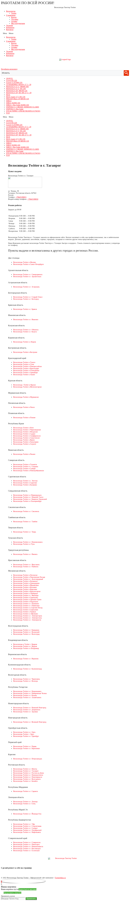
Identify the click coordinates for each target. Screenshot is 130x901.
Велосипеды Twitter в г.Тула (24, 544)
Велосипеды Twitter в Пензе (24, 407)
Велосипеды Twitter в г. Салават (25, 828)
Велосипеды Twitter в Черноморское (27, 430)
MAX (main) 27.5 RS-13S (15, 97)
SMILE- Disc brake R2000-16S (17, 105)
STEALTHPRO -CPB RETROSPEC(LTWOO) (23, 111)
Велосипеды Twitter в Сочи (23, 364)
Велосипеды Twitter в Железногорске (27, 387)
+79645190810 (32, 199)
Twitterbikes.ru (60, 878)
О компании (10, 15)
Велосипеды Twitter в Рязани (24, 454)
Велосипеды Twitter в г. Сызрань (25, 466)
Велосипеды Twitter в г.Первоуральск (27, 495)
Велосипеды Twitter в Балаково (25, 485)
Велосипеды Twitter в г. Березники (26, 748)
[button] (65, 33)
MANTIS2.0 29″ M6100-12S (16, 91)
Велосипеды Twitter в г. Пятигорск (26, 844)
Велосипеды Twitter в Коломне (25, 587)
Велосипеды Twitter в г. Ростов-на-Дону (28, 773)
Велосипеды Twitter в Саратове (25, 483)
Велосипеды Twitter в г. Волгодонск (27, 779)
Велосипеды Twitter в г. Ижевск (25, 554)
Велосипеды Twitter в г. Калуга (25, 332)
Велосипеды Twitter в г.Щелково (25, 614)
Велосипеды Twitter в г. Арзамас (25, 712)
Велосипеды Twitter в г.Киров (24, 342)
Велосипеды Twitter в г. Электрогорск (27, 616)
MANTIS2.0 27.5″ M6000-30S (17, 87)
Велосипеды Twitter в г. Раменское (26, 606)
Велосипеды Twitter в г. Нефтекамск (27, 832)
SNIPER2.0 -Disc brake (14, 109)
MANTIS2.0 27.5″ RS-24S (16, 89)
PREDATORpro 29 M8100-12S (17, 99)
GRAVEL (9, 78)
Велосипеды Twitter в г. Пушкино (26, 604)
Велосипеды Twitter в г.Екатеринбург (27, 501)
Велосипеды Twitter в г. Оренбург (26, 736)
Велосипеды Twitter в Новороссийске (27, 366)
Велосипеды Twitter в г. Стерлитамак (27, 826)
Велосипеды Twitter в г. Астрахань (26, 287)
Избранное (10, 27)
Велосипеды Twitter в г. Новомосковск (28, 542)
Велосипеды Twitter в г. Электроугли (27, 620)
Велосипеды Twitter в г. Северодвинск (27, 274)
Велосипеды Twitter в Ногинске (25, 575)
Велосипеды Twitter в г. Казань (25, 695)
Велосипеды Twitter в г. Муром (25, 646)
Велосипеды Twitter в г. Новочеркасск (27, 777)
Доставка (14, 19)
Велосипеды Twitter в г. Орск (24, 732)
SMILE (9, 101)
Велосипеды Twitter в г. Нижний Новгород (29, 708)
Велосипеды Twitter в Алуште (24, 444)
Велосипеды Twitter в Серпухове (25, 610)
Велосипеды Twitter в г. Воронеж (25, 659)
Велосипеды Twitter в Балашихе (25, 581)
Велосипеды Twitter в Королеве (25, 589)
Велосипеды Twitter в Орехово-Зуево (27, 599)
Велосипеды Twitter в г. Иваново (25, 319)
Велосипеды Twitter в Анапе (24, 375)
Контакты (9, 30)
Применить (31, 899)
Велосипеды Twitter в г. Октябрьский (27, 830)
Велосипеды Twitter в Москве (24, 262)
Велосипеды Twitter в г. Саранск (25, 791)
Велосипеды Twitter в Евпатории (25, 442)
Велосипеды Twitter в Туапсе (24, 362)
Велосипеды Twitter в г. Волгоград (26, 634)
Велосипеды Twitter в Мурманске (26, 397)
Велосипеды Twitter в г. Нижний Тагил (28, 497)
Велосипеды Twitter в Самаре (24, 469)
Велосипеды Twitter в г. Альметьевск (27, 697)
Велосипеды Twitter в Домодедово (26, 583)
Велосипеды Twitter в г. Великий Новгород (29, 722)
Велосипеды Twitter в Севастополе (26, 438)
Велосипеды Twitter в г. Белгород (26, 299)
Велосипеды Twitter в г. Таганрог (26, 771)
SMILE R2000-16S (13, 103)
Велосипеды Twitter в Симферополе (27, 436)
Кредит (14, 17)
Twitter (13, 13)
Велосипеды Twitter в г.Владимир (26, 648)
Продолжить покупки (12, 893)
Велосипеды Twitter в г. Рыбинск (25, 567)
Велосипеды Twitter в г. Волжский (26, 632)
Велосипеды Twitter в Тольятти (25, 464)
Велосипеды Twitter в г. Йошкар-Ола (27, 814)
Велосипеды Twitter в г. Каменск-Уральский (30, 499)
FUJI (8, 113)
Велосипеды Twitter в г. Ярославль (26, 565)
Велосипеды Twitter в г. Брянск (25, 309)
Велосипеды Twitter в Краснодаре (26, 368)
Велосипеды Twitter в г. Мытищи (25, 595)
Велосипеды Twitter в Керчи (24, 440)
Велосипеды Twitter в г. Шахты (25, 769)
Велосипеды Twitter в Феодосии (25, 432)
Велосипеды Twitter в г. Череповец (26, 679)
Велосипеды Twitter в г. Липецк (25, 802)
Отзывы (14, 21)
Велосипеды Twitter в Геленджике (26, 370)
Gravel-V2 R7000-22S (14, 83)
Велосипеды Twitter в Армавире (25, 372)
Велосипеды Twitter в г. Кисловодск (27, 848)
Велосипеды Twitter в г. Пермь (24, 746)
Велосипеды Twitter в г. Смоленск (26, 511)
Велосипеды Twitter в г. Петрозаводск (27, 759)
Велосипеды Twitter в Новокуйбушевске (28, 471)
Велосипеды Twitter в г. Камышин (26, 630)
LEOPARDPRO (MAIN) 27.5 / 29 (18, 85)
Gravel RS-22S (11, 81)
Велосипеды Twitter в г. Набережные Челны (30, 693)
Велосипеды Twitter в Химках (24, 612)
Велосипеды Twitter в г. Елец (24, 804)
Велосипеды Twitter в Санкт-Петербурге (28, 264)
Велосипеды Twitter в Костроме (25, 352)
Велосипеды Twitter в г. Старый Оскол (27, 297)
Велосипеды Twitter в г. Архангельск (27, 276)
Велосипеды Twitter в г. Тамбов (25, 522)
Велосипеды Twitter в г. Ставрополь (26, 842)
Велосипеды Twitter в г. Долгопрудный (28, 579)
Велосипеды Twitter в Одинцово (25, 597)
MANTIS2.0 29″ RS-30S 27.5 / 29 (18, 93)
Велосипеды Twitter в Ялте (23, 428)
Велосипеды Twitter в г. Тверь (24, 532)
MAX (8, 95)
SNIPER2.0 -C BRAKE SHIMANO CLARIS (22, 107)
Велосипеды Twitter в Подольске (25, 602)
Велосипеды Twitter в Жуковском (26, 585)
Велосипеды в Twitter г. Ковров (25, 644)
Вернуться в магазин (27, 889)
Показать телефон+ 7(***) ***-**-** (65, 64)
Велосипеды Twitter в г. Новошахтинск (28, 775)
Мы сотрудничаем (18, 23)
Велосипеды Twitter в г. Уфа (24, 824)
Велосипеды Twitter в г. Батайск (25, 781)
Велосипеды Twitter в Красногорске (26, 591)
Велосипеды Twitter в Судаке (24, 434)
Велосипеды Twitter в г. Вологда (25, 681)
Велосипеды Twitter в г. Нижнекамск (27, 691)
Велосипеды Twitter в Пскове (24, 418)
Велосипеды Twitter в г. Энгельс (25, 481)
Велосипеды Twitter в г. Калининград (27, 669)
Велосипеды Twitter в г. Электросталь (27, 618)
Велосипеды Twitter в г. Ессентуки (26, 851)
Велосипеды (10, 11)
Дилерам (9, 25)
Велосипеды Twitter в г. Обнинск (25, 330)
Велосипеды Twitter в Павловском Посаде (29, 577)
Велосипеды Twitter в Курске (24, 385)
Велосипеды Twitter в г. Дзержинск (26, 710)
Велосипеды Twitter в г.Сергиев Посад (27, 608)
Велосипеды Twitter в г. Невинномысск (28, 846)
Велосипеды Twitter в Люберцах (25, 593)
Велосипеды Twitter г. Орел (23, 734)
